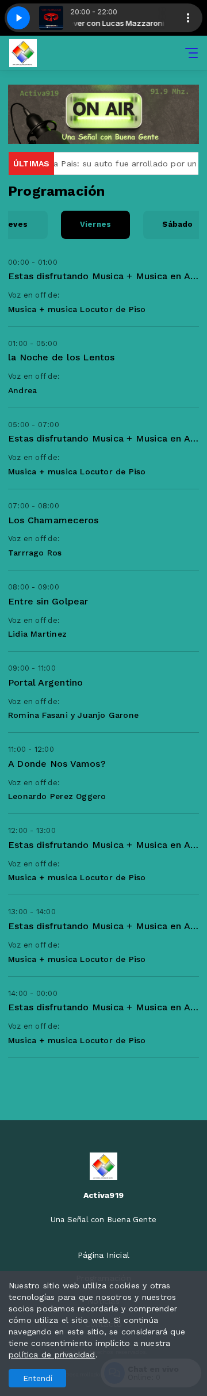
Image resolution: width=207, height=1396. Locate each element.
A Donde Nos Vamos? (57, 763)
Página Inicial (103, 1255)
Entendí (37, 1378)
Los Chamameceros (53, 520)
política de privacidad (52, 1354)
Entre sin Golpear (48, 601)
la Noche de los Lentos (61, 357)
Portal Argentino (45, 682)
